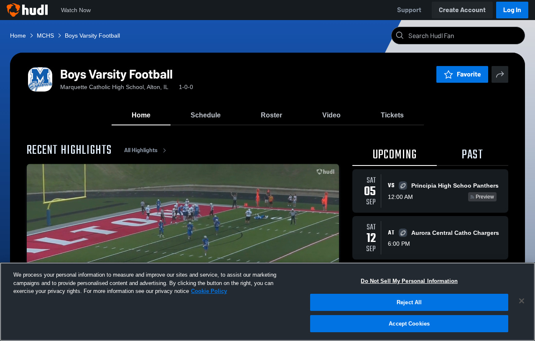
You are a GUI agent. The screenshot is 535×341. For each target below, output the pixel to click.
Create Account (462, 9)
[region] (267, 301)
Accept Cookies (409, 324)
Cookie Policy (209, 291)
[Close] (521, 301)
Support (409, 9)
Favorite (469, 74)
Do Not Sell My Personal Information (409, 281)
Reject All (409, 302)
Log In (512, 9)
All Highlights (141, 150)
